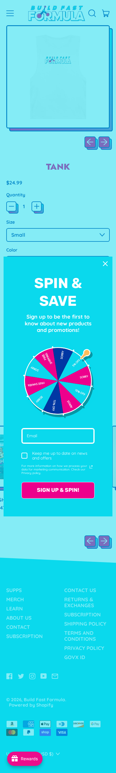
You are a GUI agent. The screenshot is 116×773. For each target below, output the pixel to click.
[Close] (105, 264)
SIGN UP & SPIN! (58, 490)
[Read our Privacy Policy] (91, 466)
